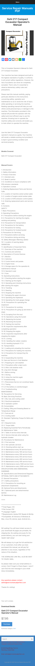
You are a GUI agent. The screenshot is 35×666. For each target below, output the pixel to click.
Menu (17, 2)
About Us (4, 642)
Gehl (14, 628)
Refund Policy (20, 642)
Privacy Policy (11, 642)
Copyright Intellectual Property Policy (11, 644)
